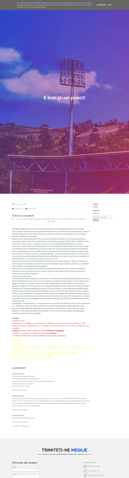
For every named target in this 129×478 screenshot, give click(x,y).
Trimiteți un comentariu (20, 426)
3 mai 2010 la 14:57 (19, 390)
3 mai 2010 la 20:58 (19, 410)
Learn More (101, 5)
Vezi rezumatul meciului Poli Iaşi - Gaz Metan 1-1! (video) (31, 224)
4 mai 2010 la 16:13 (18, 422)
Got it (110, 5)
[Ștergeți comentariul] (26, 390)
